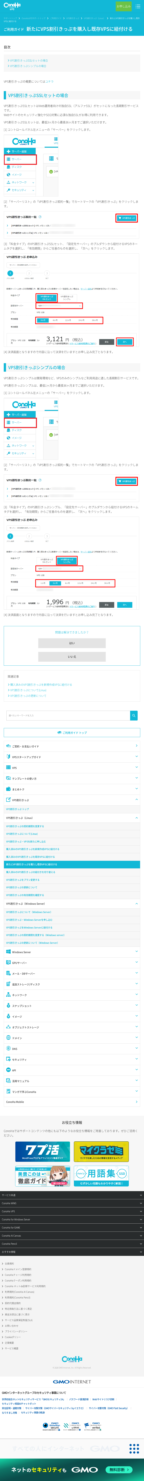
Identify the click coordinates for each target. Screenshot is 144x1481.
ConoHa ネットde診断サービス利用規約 (25, 1286)
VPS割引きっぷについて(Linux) (28, 690)
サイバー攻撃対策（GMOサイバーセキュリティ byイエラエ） (55, 1408)
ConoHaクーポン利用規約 (18, 1280)
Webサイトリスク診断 (103, 1399)
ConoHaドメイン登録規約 (18, 1269)
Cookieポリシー (13, 1337)
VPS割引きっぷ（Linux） (94, 18)
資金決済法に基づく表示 (17, 1314)
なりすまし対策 (9, 1412)
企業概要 (9, 1342)
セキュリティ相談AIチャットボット (19, 1403)
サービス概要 (11, 1348)
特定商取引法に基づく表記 (18, 1309)
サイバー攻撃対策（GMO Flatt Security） (109, 1408)
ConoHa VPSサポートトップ (33, 18)
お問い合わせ (11, 1326)
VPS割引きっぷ (72, 18)
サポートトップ (10, 18)
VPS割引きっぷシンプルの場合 (28, 66)
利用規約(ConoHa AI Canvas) (19, 1292)
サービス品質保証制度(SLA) (19, 1320)
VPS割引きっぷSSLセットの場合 (29, 60)
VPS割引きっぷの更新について (28, 696)
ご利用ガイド (56, 18)
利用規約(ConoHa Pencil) (17, 1297)
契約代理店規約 (13, 1303)
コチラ (49, 81)
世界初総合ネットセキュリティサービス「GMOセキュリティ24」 (33, 1399)
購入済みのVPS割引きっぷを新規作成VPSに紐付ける (41, 684)
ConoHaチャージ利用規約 (18, 1275)
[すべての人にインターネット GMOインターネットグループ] (62, 1449)
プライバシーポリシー (16, 1331)
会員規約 (9, 1263)
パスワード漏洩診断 (79, 1399)
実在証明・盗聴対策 (11, 1408)
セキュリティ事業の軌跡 (33, 1412)
